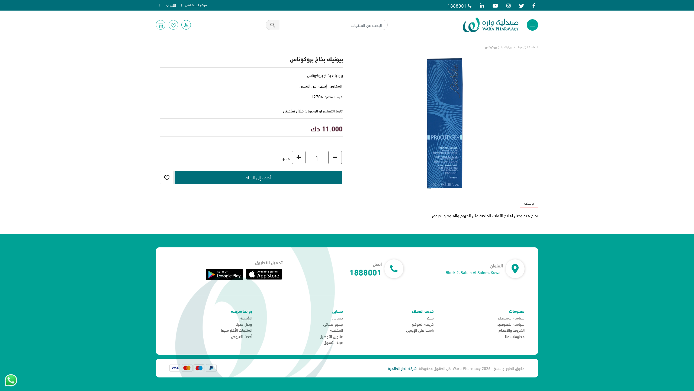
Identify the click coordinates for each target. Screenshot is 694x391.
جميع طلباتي (333, 324)
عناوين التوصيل (331, 336)
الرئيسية (246, 317)
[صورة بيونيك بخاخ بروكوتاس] (444, 122)
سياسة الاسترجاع (511, 317)
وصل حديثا (244, 324)
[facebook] (533, 5)
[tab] (529, 202)
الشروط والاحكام (512, 330)
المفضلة (336, 330)
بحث (430, 317)
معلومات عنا (515, 336)
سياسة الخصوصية (511, 324)
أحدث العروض (241, 336)
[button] (186, 25)
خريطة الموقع (423, 324)
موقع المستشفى (196, 4)
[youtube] (495, 5)
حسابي (337, 317)
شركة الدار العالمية (402, 368)
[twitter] (521, 5)
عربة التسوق (333, 342)
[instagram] (508, 5)
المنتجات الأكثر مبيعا (236, 330)
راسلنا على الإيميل (420, 330)
